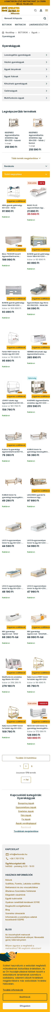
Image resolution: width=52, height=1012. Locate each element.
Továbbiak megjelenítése (26, 831)
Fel (27, 780)
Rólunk (8, 880)
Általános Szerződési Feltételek (20, 891)
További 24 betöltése (26, 758)
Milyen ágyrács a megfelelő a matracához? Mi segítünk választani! (23, 946)
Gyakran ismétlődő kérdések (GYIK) (22, 902)
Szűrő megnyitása (13, 174)
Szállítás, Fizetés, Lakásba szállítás (22, 883)
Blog (7, 909)
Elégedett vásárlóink (15, 895)
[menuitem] (7, 24)
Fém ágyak (26, 815)
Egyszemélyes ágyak (26, 807)
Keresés (45, 18)
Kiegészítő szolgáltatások (18, 906)
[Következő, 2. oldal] (26, 766)
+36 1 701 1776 (17, 858)
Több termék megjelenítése (24, 158)
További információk (13, 990)
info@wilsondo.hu (18, 854)
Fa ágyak (26, 819)
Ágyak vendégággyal (26, 823)
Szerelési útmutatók (15, 913)
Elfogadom (25, 1006)
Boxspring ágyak (26, 803)
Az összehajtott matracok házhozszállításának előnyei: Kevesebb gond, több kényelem (24, 937)
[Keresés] (35, 10)
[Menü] (46, 10)
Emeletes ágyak (26, 811)
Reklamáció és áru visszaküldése (21, 887)
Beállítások (25, 997)
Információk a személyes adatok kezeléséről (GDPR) (21, 918)
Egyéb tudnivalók (13, 898)
